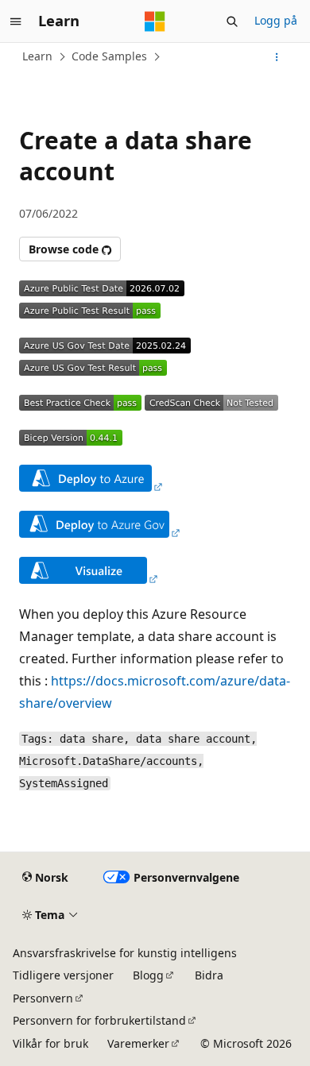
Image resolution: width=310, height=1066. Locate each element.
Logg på (275, 20)
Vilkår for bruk (50, 1043)
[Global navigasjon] (16, 21)
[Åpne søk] (232, 21)
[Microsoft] (155, 21)
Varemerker (138, 1043)
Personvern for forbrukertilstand (99, 1020)
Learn (37, 56)
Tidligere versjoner (63, 975)
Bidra (209, 975)
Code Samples (109, 56)
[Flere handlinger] (277, 57)
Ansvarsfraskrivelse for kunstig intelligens (125, 952)
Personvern (43, 998)
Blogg (148, 975)
